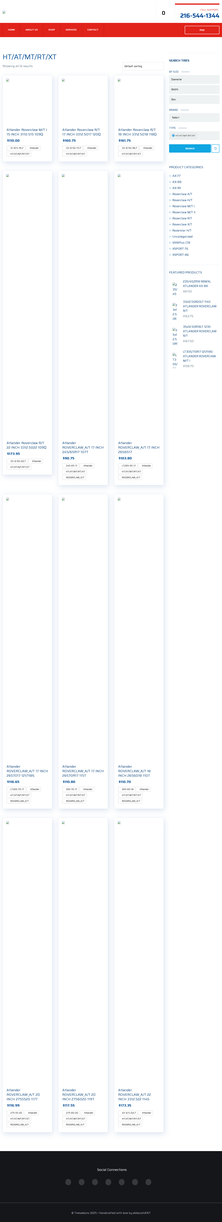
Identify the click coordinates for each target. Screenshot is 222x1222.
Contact (93, 30)
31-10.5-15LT (17, 148)
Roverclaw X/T (182, 224)
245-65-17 (71, 466)
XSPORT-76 (180, 248)
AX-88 (176, 182)
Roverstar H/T (182, 230)
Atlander (34, 148)
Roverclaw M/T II (183, 212)
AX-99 (176, 188)
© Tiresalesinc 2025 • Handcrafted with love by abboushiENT (111, 1213)
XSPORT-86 (180, 254)
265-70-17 (71, 789)
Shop (51, 30)
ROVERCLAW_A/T (75, 477)
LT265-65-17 (128, 466)
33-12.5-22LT (128, 1113)
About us (31, 30)
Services (71, 30)
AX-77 (176, 176)
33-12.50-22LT (18, 461)
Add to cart (50, 140)
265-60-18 (127, 789)
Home (11, 30)
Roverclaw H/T (182, 200)
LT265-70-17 (17, 789)
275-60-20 (72, 1113)
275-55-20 (16, 1113)
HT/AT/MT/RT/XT (20, 154)
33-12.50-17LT (73, 148)
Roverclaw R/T (182, 218)
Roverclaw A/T (182, 194)
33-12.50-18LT (129, 148)
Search (190, 148)
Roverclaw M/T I (183, 206)
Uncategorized (182, 236)
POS (202, 30)
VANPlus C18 (181, 242)
